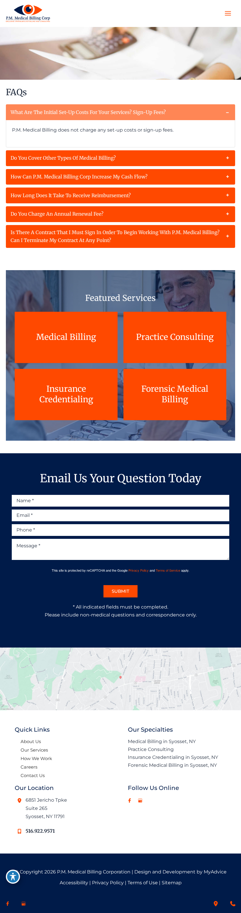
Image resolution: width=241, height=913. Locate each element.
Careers (29, 767)
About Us (31, 741)
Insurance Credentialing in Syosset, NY (173, 757)
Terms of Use (143, 882)
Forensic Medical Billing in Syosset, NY (172, 765)
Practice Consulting (151, 749)
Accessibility (74, 882)
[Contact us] (233, 904)
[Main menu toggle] (227, 13)
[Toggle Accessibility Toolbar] (13, 877)
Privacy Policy (138, 570)
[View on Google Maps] (120, 678)
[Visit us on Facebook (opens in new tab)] (129, 800)
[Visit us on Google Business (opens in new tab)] (140, 800)
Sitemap (172, 882)
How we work (36, 758)
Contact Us (33, 775)
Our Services (34, 750)
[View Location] (20, 800)
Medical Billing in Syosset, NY (162, 741)
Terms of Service (168, 570)
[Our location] (216, 904)
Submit (120, 591)
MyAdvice (215, 872)
